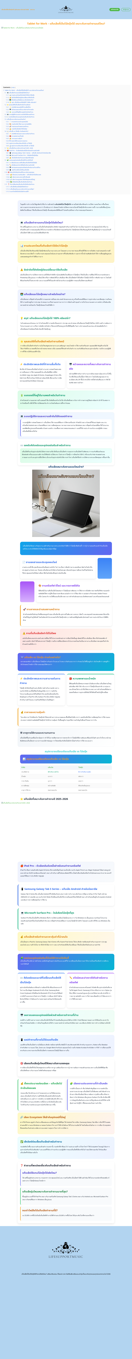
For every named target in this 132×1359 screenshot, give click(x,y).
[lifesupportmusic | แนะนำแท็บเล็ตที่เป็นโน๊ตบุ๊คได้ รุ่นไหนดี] (66, 9)
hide (13, 87)
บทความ (32, 10)
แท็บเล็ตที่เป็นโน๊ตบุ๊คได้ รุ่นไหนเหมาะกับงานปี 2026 (15, 10)
